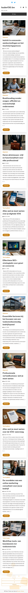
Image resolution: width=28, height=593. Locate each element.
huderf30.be (8, 7)
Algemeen (5, 37)
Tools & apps (6, 538)
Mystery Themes (20, 591)
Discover (6, 72)
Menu (14, 14)
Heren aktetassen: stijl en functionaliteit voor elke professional (13, 158)
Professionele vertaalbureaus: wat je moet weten (13, 376)
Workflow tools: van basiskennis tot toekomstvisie (12, 544)
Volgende (14, 584)
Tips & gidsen (6, 208)
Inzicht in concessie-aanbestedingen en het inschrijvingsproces (13, 43)
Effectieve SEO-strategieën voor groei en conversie (13, 263)
